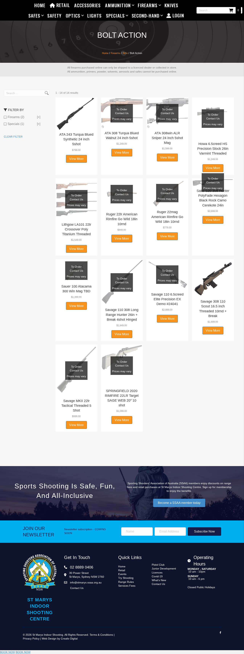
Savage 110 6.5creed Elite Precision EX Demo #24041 (167, 299)
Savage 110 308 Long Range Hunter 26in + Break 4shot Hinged (121, 314)
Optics (73, 15)
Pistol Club (158, 564)
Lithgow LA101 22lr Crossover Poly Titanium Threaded (76, 229)
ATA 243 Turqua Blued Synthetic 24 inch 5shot (76, 139)
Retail (62, 5)
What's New (159, 580)
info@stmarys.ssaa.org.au (86, 582)
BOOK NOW (7, 652)
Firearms (147, 5)
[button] (76, 125)
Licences (157, 572)
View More (76, 158)
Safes (34, 15)
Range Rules (126, 581)
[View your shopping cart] (231, 10)
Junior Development (164, 568)
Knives (171, 5)
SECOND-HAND (145, 15)
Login (177, 15)
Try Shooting (125, 577)
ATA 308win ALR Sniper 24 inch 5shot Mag (167, 138)
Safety (54, 15)
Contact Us (76, 588)
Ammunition (118, 5)
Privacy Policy (31, 638)
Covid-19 (157, 576)
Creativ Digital (69, 638)
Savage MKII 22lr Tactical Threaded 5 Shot (76, 405)
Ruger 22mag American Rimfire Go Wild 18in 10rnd (167, 216)
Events (122, 574)
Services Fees (126, 585)
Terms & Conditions (101, 634)
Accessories (87, 5)
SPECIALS (115, 15)
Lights (94, 15)
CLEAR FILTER (13, 136)
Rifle (125, 53)
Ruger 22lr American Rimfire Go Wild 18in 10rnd (121, 219)
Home (39, 5)
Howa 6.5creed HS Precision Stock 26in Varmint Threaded (212, 148)
